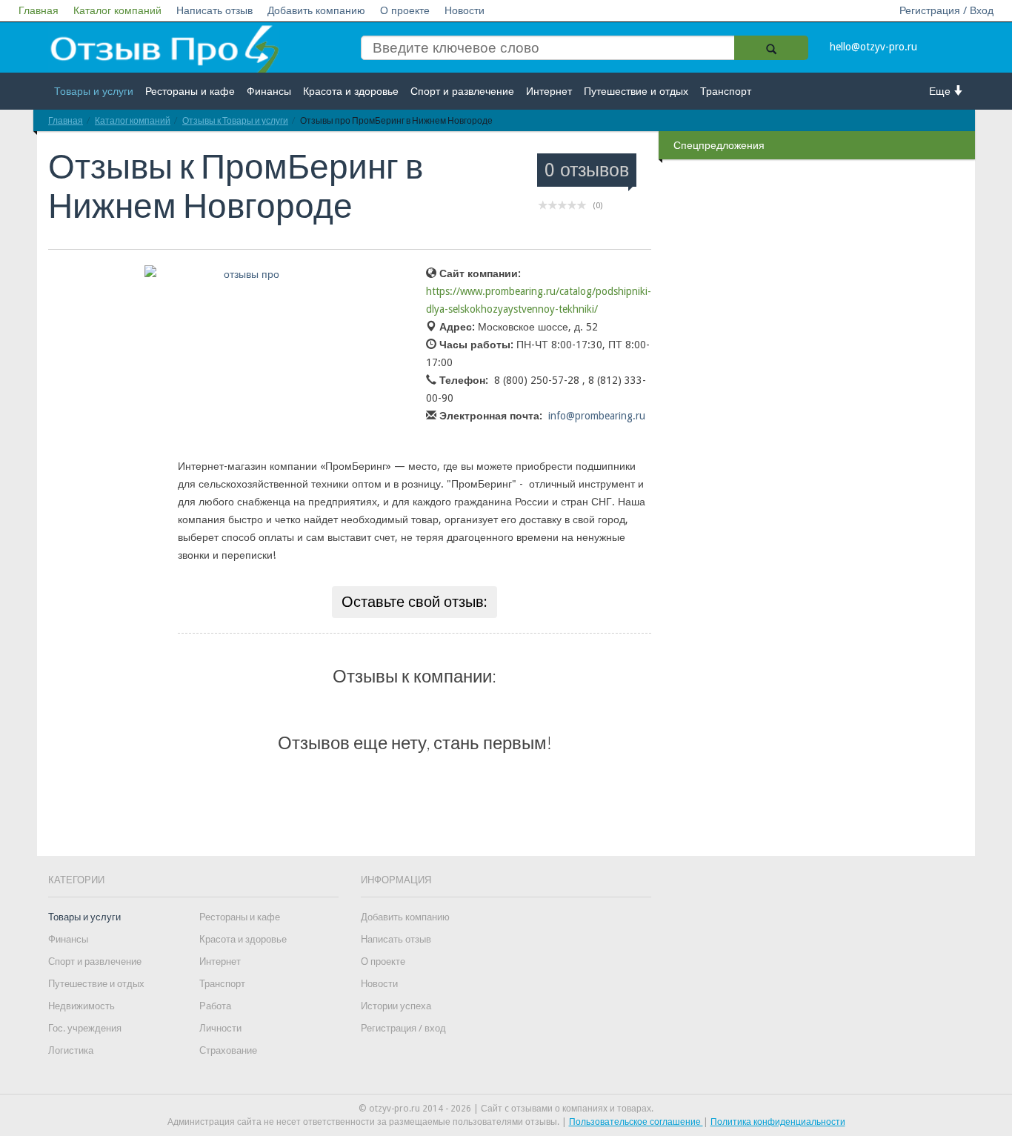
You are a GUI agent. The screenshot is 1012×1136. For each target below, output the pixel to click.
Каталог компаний (117, 10)
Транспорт (725, 91)
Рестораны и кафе (190, 91)
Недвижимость (81, 1006)
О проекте (405, 10)
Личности (220, 1028)
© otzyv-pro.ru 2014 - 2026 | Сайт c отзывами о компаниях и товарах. (506, 1108)
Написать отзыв (214, 10)
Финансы (269, 91)
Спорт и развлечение (462, 91)
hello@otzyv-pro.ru (873, 47)
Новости (465, 10)
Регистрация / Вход (946, 10)
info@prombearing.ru (596, 416)
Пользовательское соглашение (636, 1122)
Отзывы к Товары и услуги (235, 120)
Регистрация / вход (403, 1028)
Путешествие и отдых (636, 91)
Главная (39, 10)
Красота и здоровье (351, 91)
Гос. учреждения (84, 1028)
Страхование (228, 1050)
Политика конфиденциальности (777, 1122)
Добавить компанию (316, 10)
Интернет (549, 91)
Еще (941, 91)
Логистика (70, 1050)
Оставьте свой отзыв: (414, 602)
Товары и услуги (93, 91)
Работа (215, 1006)
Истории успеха (396, 1006)
